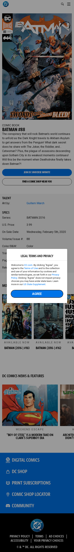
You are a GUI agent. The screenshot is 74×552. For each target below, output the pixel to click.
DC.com (28, 265)
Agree (37, 294)
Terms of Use (31, 268)
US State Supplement (34, 284)
